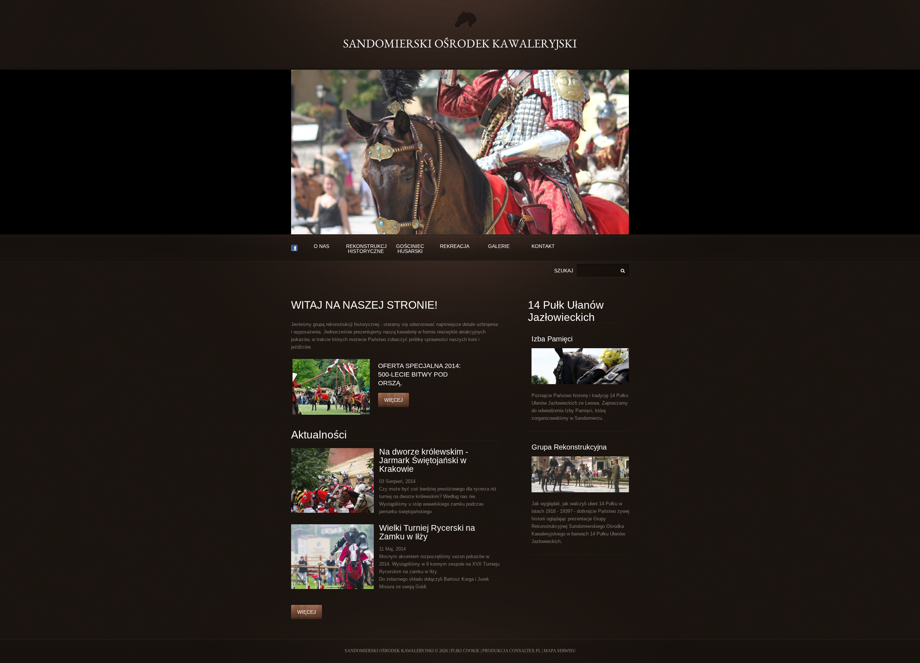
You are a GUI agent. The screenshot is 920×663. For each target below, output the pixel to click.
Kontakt (543, 246)
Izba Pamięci (552, 339)
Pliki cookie (465, 650)
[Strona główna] (460, 30)
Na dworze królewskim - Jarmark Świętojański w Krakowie (423, 460)
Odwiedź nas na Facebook (294, 248)
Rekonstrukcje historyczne (365, 248)
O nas (321, 246)
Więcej (393, 400)
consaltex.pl (525, 650)
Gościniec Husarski (410, 248)
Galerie (499, 246)
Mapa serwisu (560, 650)
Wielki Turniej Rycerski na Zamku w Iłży (427, 532)
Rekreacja (454, 246)
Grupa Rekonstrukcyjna (569, 447)
